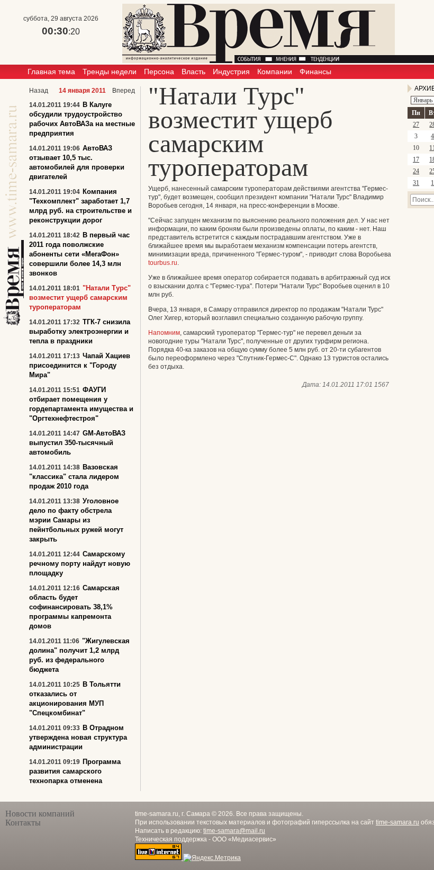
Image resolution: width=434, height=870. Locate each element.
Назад (38, 90)
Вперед (123, 90)
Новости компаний (40, 813)
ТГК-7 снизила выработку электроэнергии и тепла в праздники (79, 331)
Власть (193, 71)
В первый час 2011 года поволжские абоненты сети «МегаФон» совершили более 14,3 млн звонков (79, 254)
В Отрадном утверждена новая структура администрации (78, 737)
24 (416, 171)
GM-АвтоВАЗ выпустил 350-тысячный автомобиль (77, 442)
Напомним (164, 332)
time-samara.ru (397, 822)
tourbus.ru (162, 263)
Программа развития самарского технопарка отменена (75, 771)
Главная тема (51, 71)
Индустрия (231, 71)
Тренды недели (110, 71)
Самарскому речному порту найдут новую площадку (79, 563)
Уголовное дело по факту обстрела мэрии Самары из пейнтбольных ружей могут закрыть (76, 520)
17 (416, 159)
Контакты (23, 822)
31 (416, 183)
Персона (159, 71)
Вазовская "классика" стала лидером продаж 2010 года (74, 476)
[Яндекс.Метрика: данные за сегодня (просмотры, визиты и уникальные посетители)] (212, 858)
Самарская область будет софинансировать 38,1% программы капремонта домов (74, 607)
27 (416, 124)
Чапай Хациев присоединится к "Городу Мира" (79, 365)
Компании (274, 71)
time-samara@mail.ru (234, 831)
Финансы (315, 71)
